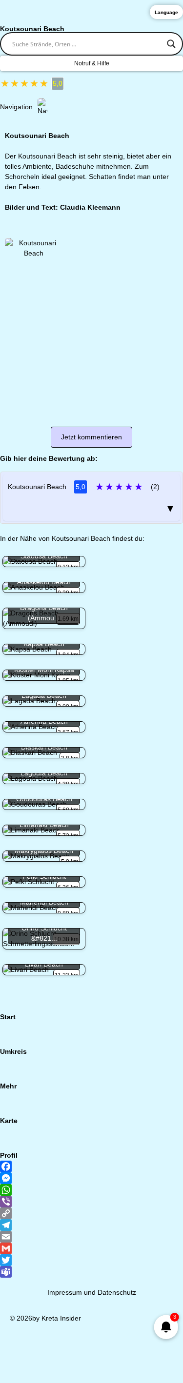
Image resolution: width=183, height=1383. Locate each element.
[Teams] (91, 1272)
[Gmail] (91, 1248)
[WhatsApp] (91, 1190)
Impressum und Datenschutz (91, 1292)
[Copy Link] (91, 1213)
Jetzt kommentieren (91, 437)
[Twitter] (91, 1260)
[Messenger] (91, 1178)
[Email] (91, 1237)
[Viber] (91, 1201)
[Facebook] (91, 1166)
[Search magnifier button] (171, 44)
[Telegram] (91, 1225)
